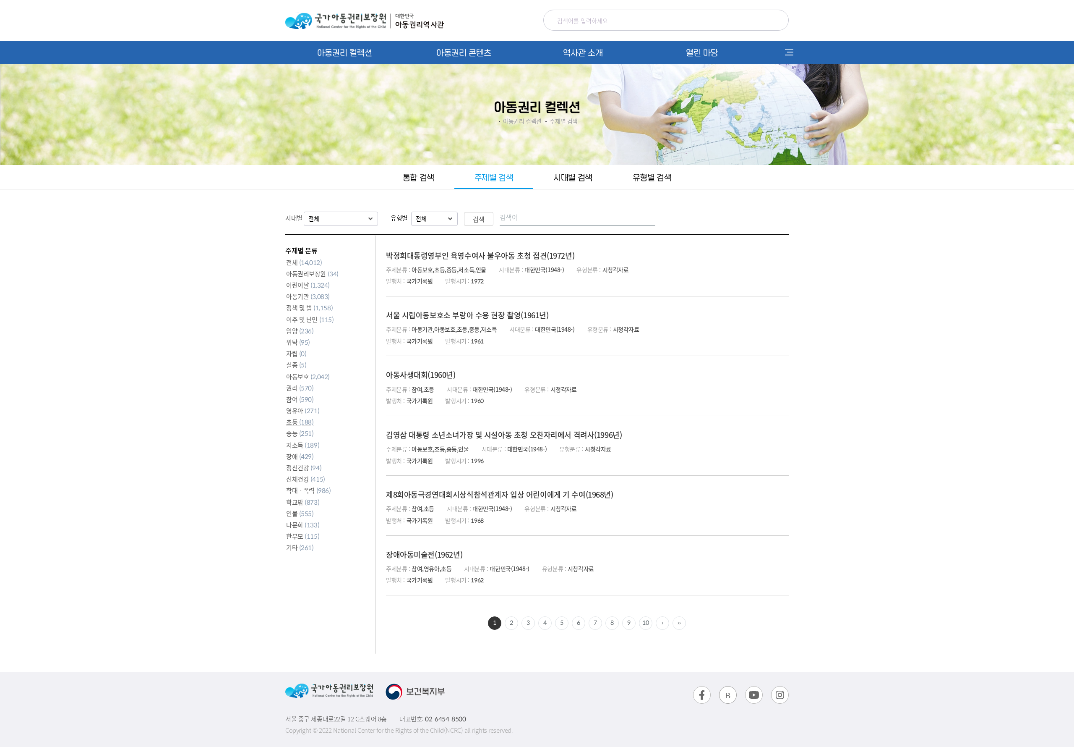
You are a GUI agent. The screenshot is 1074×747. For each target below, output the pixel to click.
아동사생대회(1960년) (421, 374)
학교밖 (302, 502)
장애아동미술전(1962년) (424, 554)
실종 (296, 364)
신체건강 (305, 478)
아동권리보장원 (312, 273)
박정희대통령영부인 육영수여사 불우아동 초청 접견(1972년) (480, 255)
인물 (300, 513)
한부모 (302, 536)
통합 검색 (418, 177)
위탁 (298, 342)
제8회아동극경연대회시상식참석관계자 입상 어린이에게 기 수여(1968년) (499, 494)
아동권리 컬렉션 (344, 52)
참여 (300, 399)
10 (645, 622)
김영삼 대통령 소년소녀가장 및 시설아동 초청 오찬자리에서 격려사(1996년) (504, 434)
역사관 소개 (583, 52)
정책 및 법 (309, 307)
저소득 (302, 444)
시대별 (294, 217)
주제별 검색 (493, 177)
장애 (300, 456)
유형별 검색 (652, 177)
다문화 (302, 524)
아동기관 (308, 296)
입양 (300, 330)
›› (679, 622)
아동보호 (308, 376)
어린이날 (308, 284)
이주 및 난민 (310, 319)
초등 (300, 421)
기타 (300, 547)
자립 (296, 353)
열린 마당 (702, 52)
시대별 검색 (572, 177)
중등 (300, 433)
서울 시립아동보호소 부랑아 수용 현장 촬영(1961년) (467, 314)
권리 (300, 387)
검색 (479, 219)
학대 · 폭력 (308, 490)
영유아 (302, 410)
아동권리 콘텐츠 (463, 52)
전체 (304, 262)
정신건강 (303, 467)
